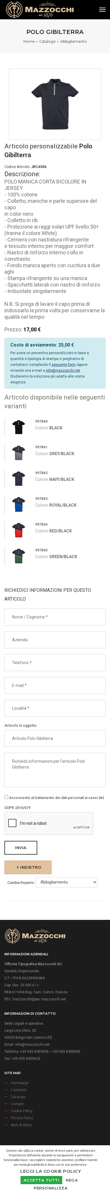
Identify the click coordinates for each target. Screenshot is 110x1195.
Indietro (30, 867)
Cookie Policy (22, 1111)
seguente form (64, 365)
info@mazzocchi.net (63, 370)
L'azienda (19, 1090)
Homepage (19, 1083)
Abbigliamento (73, 41)
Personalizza (50, 1188)
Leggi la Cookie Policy (50, 1171)
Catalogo (47, 41)
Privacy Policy (22, 1118)
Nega (72, 1180)
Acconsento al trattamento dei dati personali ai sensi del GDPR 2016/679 (54, 803)
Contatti (17, 1104)
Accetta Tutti (41, 1180)
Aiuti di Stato (21, 1125)
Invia (21, 847)
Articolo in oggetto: (20, 725)
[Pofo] (39, 9)
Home (29, 41)
